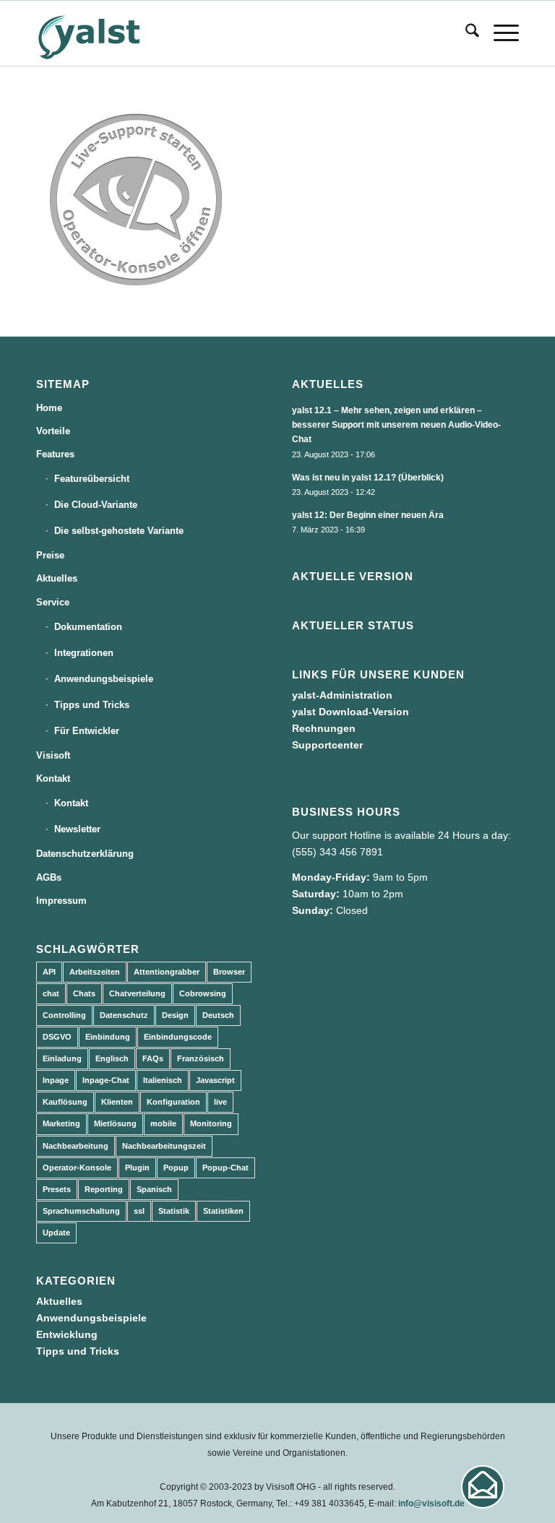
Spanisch (154, 1189)
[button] (482, 1487)
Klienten (117, 1101)
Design (175, 1015)
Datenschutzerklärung (85, 853)
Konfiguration (173, 1101)
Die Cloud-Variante (95, 504)
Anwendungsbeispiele (103, 678)
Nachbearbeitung (75, 1146)
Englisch (112, 1058)
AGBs (48, 877)
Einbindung (107, 1036)
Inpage (56, 1080)
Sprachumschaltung (81, 1211)
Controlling (64, 1015)
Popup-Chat (225, 1167)
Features (55, 454)
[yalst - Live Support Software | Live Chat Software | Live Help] (107, 33)
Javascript (215, 1080)
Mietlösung (115, 1123)
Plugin (137, 1167)
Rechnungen (324, 728)
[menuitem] (465, 33)
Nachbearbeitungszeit (164, 1146)
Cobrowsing (202, 993)
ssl (139, 1211)
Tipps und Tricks (91, 704)
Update (56, 1232)
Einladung (62, 1058)
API (49, 971)
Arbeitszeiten (94, 971)
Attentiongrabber (166, 971)
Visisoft (53, 755)
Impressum (61, 900)
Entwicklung (67, 1334)
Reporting (104, 1189)
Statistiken (223, 1211)
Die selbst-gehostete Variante (119, 530)
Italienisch (162, 1080)
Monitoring (211, 1123)
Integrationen (83, 652)
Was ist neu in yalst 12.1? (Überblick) (368, 478)
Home (49, 407)
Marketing (61, 1123)
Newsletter (77, 829)
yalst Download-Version (350, 711)
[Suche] (465, 33)
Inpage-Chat (105, 1080)
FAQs (152, 1058)
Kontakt (53, 778)
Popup (176, 1167)
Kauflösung (65, 1101)
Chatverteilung (137, 993)
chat (51, 993)
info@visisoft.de (431, 1503)
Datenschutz (124, 1015)
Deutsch (218, 1015)
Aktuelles (56, 578)
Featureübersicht (91, 478)
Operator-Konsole (77, 1167)
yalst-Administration (342, 695)
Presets (57, 1189)
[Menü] (499, 33)
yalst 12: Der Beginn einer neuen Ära (368, 515)
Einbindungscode (178, 1036)
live (220, 1101)
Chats (84, 993)
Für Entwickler (86, 730)
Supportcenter (327, 745)
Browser (229, 971)
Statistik (173, 1211)
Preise (50, 555)
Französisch (200, 1058)
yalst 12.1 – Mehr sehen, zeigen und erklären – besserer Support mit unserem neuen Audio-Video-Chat (396, 424)
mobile (163, 1123)
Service (52, 602)
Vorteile (53, 431)
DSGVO (57, 1036)
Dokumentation (88, 626)
